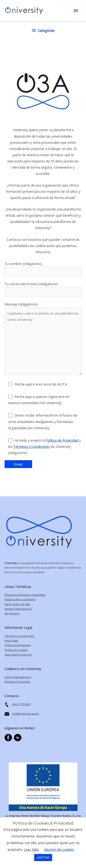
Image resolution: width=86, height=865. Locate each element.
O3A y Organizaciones (18, 677)
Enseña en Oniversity (17, 681)
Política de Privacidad (62, 440)
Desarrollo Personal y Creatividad (25, 594)
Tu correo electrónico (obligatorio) (31, 284)
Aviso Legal (11, 640)
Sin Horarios (12, 613)
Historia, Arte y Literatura (20, 599)
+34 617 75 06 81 (21, 704)
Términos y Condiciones (31, 446)
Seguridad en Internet (18, 654)
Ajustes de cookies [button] (59, 849)
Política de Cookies (16, 650)
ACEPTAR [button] (43, 857)
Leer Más (31, 849)
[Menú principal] (75, 11)
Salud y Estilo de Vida (17, 604)
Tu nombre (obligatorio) (23, 263)
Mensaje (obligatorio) (21, 304)
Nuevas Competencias (18, 608)
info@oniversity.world (25, 713)
